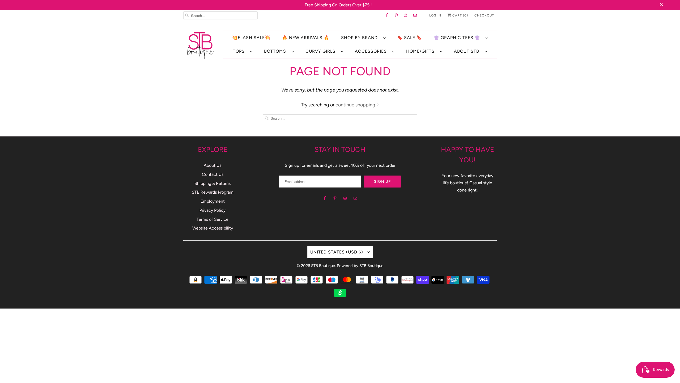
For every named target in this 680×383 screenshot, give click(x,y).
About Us (212, 165)
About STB (468, 51)
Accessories (372, 51)
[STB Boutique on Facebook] (387, 15)
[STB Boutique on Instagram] (405, 15)
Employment (213, 201)
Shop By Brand (360, 37)
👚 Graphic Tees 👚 (458, 37)
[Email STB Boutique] (415, 15)
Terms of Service (212, 219)
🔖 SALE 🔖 (409, 37)
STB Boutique (323, 265)
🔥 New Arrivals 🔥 (305, 37)
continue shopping (355, 105)
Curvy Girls (321, 51)
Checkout (484, 15)
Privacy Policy (212, 210)
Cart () (459, 15)
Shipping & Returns (212, 183)
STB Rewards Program (212, 192)
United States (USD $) (337, 252)
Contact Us (212, 174)
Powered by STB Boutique (360, 265)
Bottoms (276, 51)
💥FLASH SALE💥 (251, 37)
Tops (240, 51)
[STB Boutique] (200, 45)
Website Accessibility (212, 228)
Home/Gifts (421, 51)
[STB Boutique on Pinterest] (396, 15)
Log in (435, 15)
